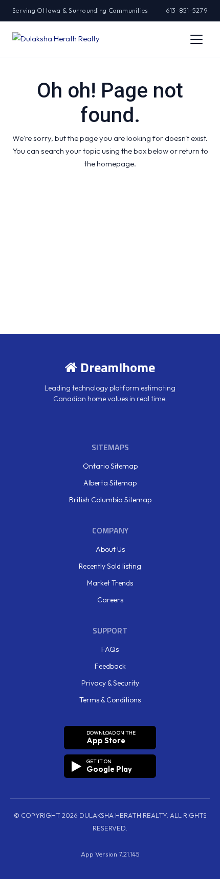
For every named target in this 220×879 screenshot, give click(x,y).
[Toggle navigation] (196, 39)
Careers (110, 599)
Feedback (110, 666)
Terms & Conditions (110, 699)
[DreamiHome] (56, 39)
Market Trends (110, 583)
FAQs (110, 649)
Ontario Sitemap (110, 466)
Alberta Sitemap (110, 482)
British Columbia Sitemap (110, 499)
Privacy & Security (110, 683)
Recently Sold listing (110, 566)
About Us (110, 549)
